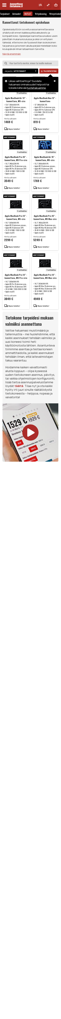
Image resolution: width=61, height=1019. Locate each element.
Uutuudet (16, 13)
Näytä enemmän (11, 53)
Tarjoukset (5, 13)
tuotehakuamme (36, 88)
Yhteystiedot (55, 13)
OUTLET (27, 13)
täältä (19, 386)
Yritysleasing (41, 13)
